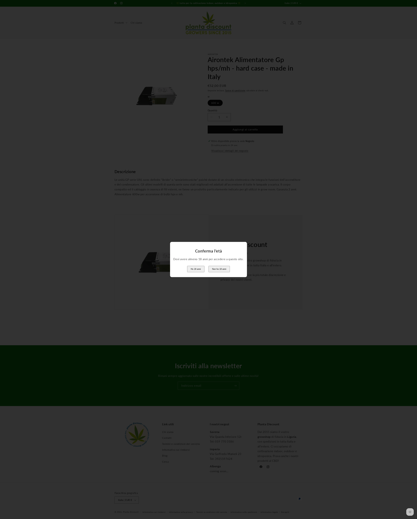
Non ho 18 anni (219, 269)
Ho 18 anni (196, 269)
